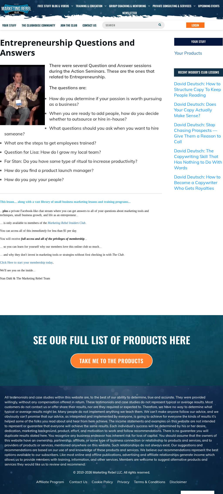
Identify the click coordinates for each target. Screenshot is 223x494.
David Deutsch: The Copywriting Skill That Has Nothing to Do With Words (198, 159)
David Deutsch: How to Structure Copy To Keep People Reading (197, 89)
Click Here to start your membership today (26, 262)
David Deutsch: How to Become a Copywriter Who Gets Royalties (197, 182)
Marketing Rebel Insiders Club (66, 223)
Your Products (188, 53)
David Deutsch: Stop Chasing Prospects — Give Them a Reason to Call (197, 133)
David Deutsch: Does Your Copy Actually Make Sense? (195, 109)
